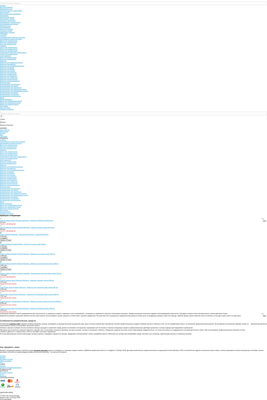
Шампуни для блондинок (8, 76)
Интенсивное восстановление (10, 14)
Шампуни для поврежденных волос (12, 66)
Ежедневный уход (6, 9)
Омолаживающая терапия (9, 24)
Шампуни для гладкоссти (8, 77)
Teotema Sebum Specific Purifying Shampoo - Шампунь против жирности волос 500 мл (29, 264)
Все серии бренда (6, 7)
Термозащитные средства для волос (12, 37)
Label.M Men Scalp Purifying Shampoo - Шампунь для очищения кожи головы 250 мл (29, 287)
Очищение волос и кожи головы (11, 11)
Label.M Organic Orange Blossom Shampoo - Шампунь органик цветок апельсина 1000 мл (30, 301)
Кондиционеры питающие (9, 93)
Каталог (2, 357)
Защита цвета (4, 12)
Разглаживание (5, 27)
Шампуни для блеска (7, 69)
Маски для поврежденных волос (11, 101)
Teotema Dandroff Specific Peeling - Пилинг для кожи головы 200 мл (23, 244)
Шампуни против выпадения (10, 81)
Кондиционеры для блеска (9, 86)
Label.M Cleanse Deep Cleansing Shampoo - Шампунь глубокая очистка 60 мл (26, 220)
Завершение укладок (7, 32)
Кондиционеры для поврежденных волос (14, 91)
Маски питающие (6, 99)
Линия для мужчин (6, 29)
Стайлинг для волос (7, 109)
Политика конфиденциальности (11, 367)
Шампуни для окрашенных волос (11, 62)
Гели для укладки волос (8, 44)
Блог (1, 362)
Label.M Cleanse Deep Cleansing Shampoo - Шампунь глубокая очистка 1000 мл (27, 308)
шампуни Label (14, 324)
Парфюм (3, 46)
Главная (3, 5)
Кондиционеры (5, 82)
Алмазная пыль (5, 26)
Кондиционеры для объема (9, 94)
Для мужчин (4, 106)
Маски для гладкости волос (9, 104)
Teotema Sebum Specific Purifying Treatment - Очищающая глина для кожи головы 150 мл (30, 273)
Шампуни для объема (7, 71)
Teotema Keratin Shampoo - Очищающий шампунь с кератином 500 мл (24, 234)
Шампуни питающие (7, 67)
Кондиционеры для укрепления (11, 87)
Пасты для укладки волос (8, 47)
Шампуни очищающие (7, 64)
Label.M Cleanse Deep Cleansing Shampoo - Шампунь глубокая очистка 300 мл (27, 280)
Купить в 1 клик (6, 240)
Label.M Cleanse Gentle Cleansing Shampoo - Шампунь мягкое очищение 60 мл (27, 227)
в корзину (4, 238)
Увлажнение (4, 16)
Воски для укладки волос (8, 42)
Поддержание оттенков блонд (10, 22)
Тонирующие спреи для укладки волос (13, 52)
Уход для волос (5, 108)
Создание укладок (6, 31)
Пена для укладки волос (8, 57)
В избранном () (5, 369)
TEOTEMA (3, 34)
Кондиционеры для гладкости (10, 84)
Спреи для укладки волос (8, 51)
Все (264, 221)
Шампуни (3, 61)
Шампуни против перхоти (9, 79)
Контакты (3, 376)
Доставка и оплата (6, 359)
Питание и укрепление (8, 21)
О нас (2, 374)
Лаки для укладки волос (8, 59)
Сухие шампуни (5, 56)
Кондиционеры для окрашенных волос (13, 89)
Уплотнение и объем (7, 19)
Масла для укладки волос (9, 41)
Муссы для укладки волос (9, 49)
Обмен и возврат (6, 361)
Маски (2, 98)
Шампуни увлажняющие (8, 74)
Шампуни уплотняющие (8, 72)
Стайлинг (3, 36)
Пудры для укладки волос (9, 54)
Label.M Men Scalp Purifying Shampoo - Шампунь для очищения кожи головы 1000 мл (29, 294)
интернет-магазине (41, 350)
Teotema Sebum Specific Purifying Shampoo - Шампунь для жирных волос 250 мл (27, 254)
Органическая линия (7, 17)
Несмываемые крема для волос (11, 39)
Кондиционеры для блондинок (10, 96)
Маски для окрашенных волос (10, 103)
